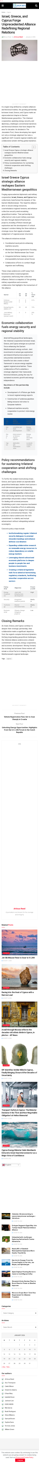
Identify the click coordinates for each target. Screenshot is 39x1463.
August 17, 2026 (7, 960)
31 (29, 1363)
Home (3, 12)
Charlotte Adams (11, 1390)
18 (35, 1354)
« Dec (4, 1367)
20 (9, 1359)
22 (19, 1359)
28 (14, 1363)
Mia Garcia (8, 1408)
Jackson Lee (9, 1401)
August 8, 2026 (7, 1158)
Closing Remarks (10, 171)
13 (9, 1354)
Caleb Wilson (9, 1386)
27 (9, 1363)
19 (4, 1359)
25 (35, 1359)
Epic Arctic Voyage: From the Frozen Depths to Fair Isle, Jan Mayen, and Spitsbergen (23, 1262)
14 (14, 1354)
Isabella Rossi (9, 1397)
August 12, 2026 (7, 1078)
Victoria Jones (10, 1426)
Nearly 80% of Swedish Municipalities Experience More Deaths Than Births (23, 1251)
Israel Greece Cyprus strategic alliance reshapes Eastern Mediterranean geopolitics (18, 152)
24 (29, 1359)
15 (19, 1354)
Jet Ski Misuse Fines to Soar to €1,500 (18, 958)
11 (35, 1349)
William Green (9, 1429)
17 (29, 1354)
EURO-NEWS (9, 1404)
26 (4, 1363)
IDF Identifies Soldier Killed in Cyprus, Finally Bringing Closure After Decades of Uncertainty (19, 1072)
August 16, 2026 (7, 998)
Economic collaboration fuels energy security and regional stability (17, 159)
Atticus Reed (18, 37)
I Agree (20, 1460)
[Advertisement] (19, 82)
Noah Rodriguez (10, 1411)
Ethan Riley (9, 1393)
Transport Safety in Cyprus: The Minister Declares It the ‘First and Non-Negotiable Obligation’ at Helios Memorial (19, 1113)
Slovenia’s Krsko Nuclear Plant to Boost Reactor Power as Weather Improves (24, 1283)
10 (29, 1349)
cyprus (9, 658)
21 (14, 1359)
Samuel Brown (10, 1418)
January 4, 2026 (30, 37)
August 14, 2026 (7, 1038)
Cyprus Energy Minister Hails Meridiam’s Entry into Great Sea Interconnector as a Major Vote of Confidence (19, 1153)
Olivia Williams (10, 1415)
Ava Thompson (10, 1383)
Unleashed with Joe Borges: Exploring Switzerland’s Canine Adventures (23, 1239)
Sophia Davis (9, 1422)
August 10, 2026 (7, 1118)
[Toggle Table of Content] (32, 147)
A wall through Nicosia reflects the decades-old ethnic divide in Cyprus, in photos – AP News (18, 1032)
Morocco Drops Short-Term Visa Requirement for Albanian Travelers (24, 1295)
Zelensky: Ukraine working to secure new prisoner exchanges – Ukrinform (24, 1216)
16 (24, 1354)
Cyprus (9, 12)
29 (19, 1363)
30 (24, 1363)
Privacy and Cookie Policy (24, 1457)
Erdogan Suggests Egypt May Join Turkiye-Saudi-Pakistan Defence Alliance (24, 1228)
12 (4, 1354)
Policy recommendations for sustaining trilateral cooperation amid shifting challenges (18, 165)
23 (24, 1359)
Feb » (8, 1367)
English (8, 1165)
